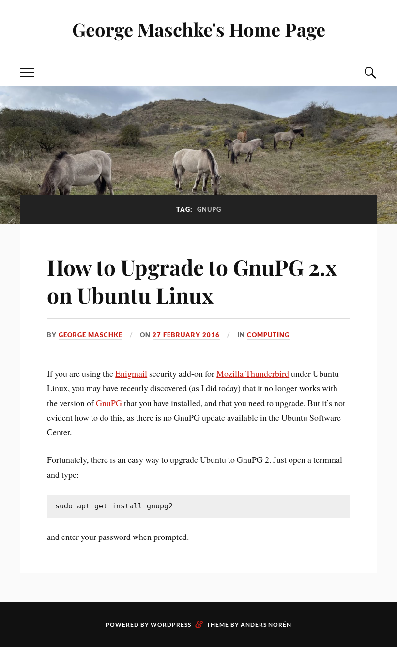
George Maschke (90, 335)
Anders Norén (266, 624)
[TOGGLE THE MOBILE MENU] (27, 72)
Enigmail (131, 373)
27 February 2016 (186, 335)
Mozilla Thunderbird (252, 373)
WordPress (171, 624)
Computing (268, 335)
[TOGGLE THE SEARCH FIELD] (370, 72)
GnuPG (109, 403)
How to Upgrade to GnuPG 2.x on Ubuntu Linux (191, 280)
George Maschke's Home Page (198, 29)
